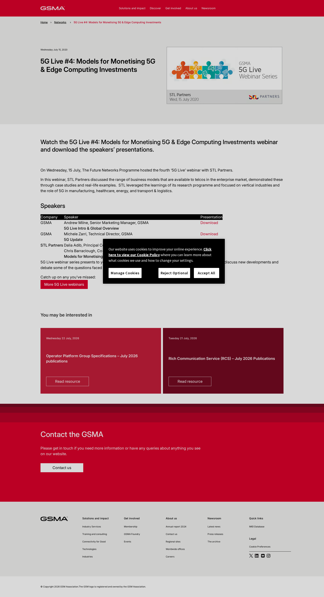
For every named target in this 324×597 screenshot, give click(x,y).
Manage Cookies (125, 273)
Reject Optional (174, 273)
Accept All (206, 273)
